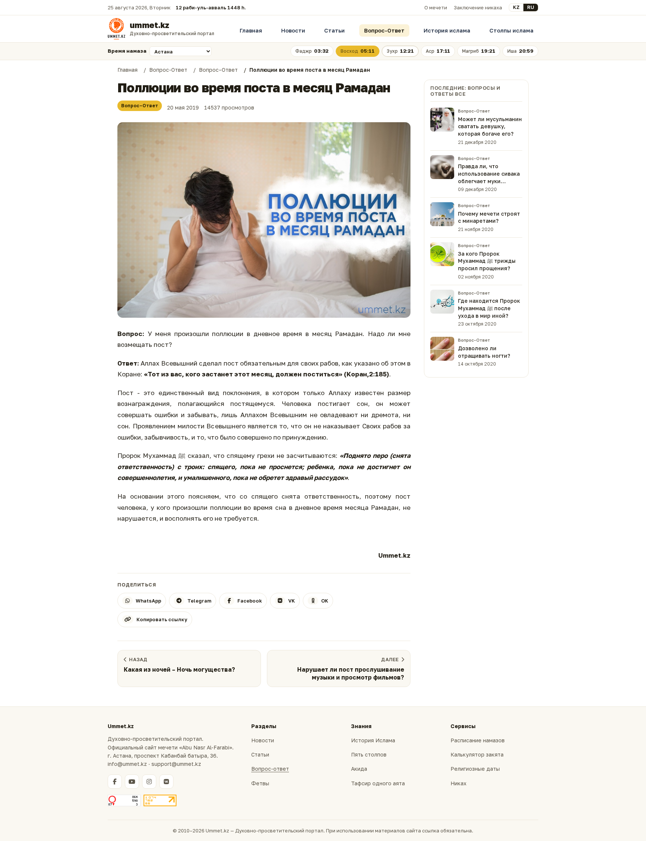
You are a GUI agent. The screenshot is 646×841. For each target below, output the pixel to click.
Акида (359, 768)
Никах (458, 783)
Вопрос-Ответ (384, 30)
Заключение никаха (478, 7)
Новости (293, 30)
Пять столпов (369, 754)
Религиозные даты (475, 768)
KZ (516, 7)
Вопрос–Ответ (139, 105)
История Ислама (373, 740)
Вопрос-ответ (270, 768)
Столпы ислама (511, 30)
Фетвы (260, 783)
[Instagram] (149, 781)
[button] (263, 220)
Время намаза (127, 51)
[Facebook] (115, 781)
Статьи (334, 30)
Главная (251, 30)
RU (530, 7)
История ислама (447, 30)
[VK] (166, 781)
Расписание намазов (477, 740)
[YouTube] (132, 781)
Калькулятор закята (477, 754)
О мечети (435, 7)
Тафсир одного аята (378, 783)
